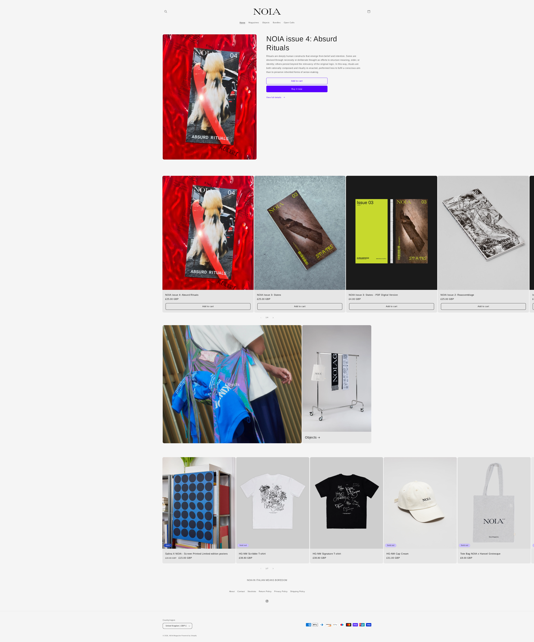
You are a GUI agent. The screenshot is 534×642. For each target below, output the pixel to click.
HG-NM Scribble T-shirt (252, 553)
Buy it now (296, 89)
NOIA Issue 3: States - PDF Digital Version (373, 295)
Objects (311, 437)
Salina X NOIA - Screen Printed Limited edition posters (196, 553)
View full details (274, 97)
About (232, 591)
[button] (166, 11)
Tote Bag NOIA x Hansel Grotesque (480, 553)
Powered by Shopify (189, 635)
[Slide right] (273, 318)
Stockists (252, 591)
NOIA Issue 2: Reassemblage (457, 295)
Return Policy (265, 591)
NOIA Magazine (175, 635)
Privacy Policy (280, 591)
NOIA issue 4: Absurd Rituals (182, 295)
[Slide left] (261, 318)
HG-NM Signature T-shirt (327, 553)
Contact (241, 591)
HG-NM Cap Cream (397, 553)
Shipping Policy (297, 591)
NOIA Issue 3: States (269, 295)
